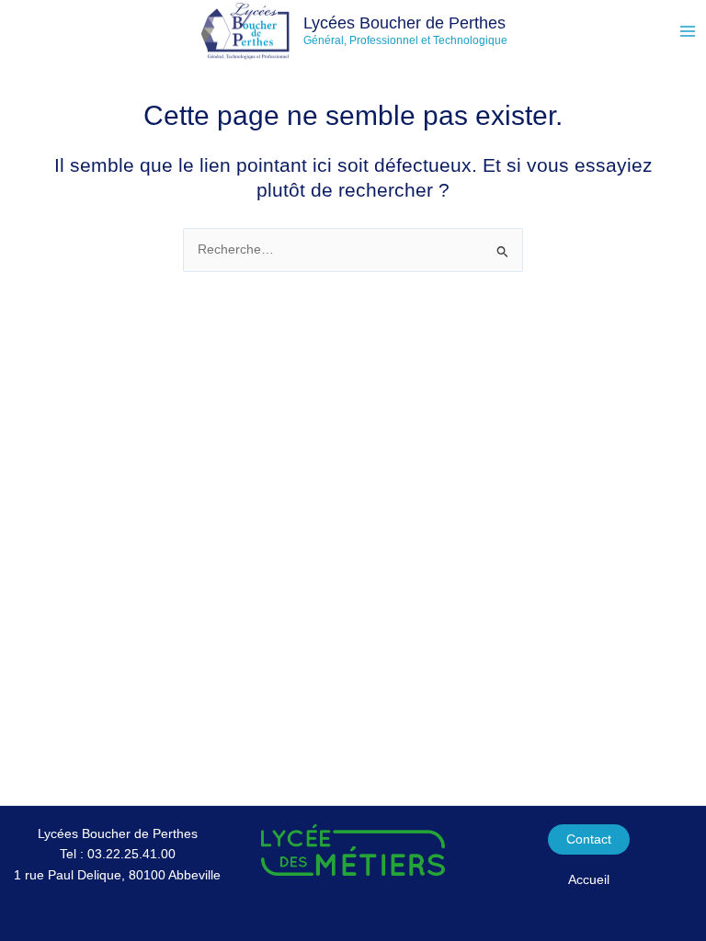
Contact (588, 839)
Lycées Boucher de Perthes (404, 22)
